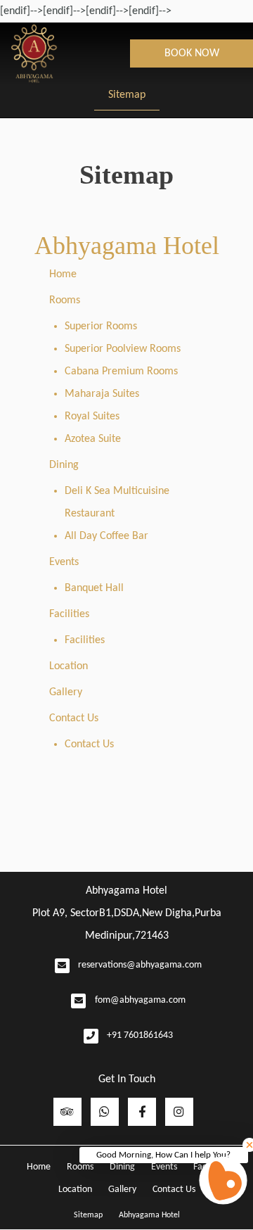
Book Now (191, 53)
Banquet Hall (94, 588)
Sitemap (126, 95)
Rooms (64, 300)
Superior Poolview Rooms (123, 349)
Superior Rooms (101, 326)
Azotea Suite (93, 439)
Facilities (69, 614)
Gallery (65, 692)
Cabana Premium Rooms (121, 371)
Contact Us (73, 718)
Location (68, 666)
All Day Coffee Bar (106, 536)
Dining (64, 465)
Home (63, 274)
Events (64, 562)
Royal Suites (92, 416)
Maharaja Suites (102, 394)
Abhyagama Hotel (126, 246)
